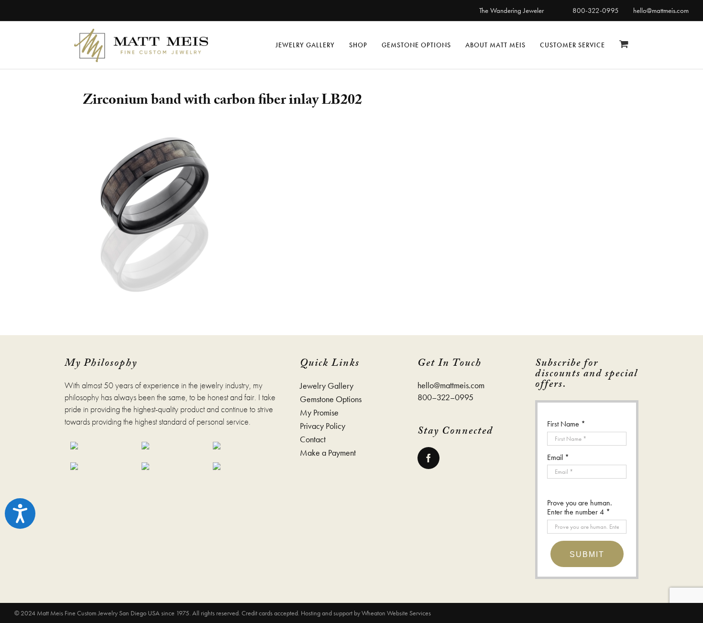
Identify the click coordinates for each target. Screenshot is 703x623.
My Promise (319, 412)
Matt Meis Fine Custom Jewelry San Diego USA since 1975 (113, 613)
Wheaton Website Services (396, 613)
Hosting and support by (331, 613)
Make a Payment (328, 452)
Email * (558, 457)
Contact (313, 439)
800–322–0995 (445, 397)
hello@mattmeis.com (661, 10)
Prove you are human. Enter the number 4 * (579, 507)
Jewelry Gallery (326, 386)
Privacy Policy (322, 426)
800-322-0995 (595, 10)
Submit (587, 554)
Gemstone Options (331, 399)
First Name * (566, 423)
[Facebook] (428, 458)
